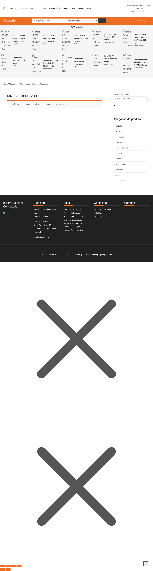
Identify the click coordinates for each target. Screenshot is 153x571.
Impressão (120, 137)
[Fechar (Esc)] (19, 566)
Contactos (69, 8)
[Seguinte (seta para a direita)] (8, 569)
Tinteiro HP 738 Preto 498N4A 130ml (110, 37)
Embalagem (120, 126)
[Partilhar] (13, 566)
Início (5, 84)
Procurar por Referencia (123, 95)
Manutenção (14, 84)
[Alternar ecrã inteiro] (8, 566)
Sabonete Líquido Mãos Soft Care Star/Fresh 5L (50, 63)
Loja (43, 8)
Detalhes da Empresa (103, 210)
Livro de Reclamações (73, 230)
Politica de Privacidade (73, 216)
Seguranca (25, 84)
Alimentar (119, 131)
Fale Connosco (100, 213)
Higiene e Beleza (122, 148)
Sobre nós (54, 8)
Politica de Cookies (72, 213)
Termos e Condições (72, 210)
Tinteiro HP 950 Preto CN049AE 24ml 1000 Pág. (19, 38)
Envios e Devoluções (73, 220)
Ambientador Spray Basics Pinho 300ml (79, 61)
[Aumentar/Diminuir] (2, 566)
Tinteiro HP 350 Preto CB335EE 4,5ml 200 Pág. (49, 38)
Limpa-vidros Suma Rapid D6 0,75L (19, 60)
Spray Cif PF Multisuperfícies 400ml (110, 58)
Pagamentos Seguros (73, 223)
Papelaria (119, 170)
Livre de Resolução (72, 227)
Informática (120, 181)
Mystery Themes (106, 255)
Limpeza (119, 153)
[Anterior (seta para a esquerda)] (2, 569)
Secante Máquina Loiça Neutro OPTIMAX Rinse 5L (142, 62)
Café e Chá (120, 142)
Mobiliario (119, 175)
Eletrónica (119, 159)
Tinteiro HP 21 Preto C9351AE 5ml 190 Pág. (81, 38)
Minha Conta (85, 8)
